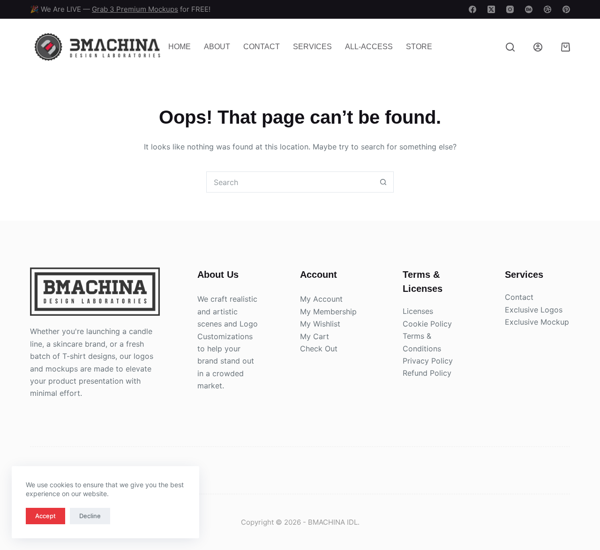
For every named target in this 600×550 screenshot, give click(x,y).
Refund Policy (427, 373)
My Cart (314, 336)
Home (179, 47)
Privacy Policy (428, 360)
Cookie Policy (427, 323)
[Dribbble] (547, 9)
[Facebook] (472, 9)
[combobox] (290, 182)
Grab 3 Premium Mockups (135, 9)
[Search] (510, 47)
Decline (90, 516)
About (217, 47)
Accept (45, 516)
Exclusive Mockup (537, 322)
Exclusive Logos (533, 309)
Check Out (319, 348)
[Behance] (528, 9)
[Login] (537, 47)
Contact (261, 47)
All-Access (369, 47)
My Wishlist (320, 323)
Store (419, 47)
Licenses (418, 311)
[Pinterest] (566, 9)
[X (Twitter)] (491, 9)
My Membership (328, 311)
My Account (321, 299)
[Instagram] (510, 9)
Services (312, 47)
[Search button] (383, 182)
